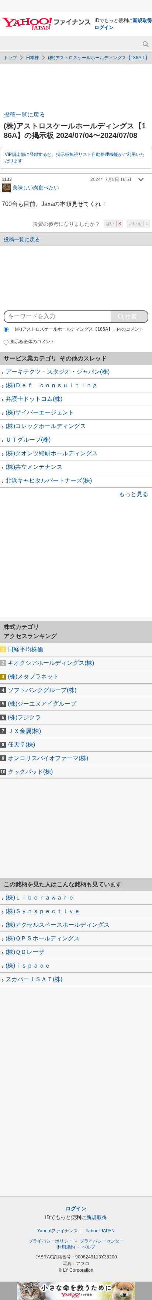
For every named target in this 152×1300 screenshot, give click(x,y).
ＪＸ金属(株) (24, 731)
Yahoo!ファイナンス (57, 1230)
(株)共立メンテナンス (34, 467)
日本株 (32, 57)
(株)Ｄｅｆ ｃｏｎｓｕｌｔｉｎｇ (52, 385)
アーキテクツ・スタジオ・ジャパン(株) (58, 371)
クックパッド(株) (30, 772)
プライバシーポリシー (50, 1241)
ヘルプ (88, 1247)
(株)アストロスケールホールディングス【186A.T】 (98, 57)
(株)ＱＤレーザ (25, 952)
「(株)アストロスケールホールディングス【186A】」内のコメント (77, 329)
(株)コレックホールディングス (46, 426)
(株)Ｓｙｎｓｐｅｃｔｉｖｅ (43, 911)
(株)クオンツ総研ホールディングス (52, 453)
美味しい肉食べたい (36, 187)
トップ (10, 57)
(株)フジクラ (24, 717)
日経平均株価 (25, 649)
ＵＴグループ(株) (28, 440)
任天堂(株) (21, 744)
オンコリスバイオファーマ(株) (48, 758)
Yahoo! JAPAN (100, 1230)
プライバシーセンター (102, 1241)
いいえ (138, 223)
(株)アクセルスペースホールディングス (58, 925)
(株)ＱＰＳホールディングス (43, 938)
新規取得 (142, 20)
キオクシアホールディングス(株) (51, 663)
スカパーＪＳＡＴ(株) (34, 979)
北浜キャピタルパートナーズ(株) (49, 480)
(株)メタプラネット (33, 676)
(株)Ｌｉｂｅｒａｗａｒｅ (40, 897)
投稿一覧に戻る (24, 114)
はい (113, 223)
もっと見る (133, 494)
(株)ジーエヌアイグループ (42, 704)
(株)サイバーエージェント (40, 412)
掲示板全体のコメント (32, 341)
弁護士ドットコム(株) (34, 399)
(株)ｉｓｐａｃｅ (28, 965)
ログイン (104, 27)
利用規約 (66, 1247)
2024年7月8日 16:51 (111, 179)
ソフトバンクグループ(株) (42, 690)
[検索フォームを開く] (145, 44)
